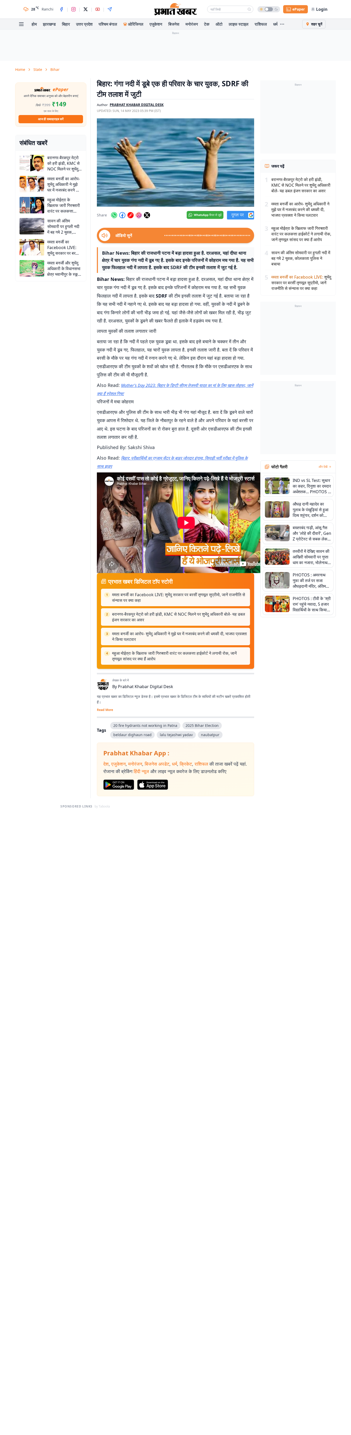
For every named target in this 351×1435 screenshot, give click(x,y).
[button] (175, 162)
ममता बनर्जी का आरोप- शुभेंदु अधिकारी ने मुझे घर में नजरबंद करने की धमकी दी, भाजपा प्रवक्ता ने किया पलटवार (179, 636)
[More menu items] (282, 24)
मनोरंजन (192, 24)
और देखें (323, 467)
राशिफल (261, 24)
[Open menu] (21, 24)
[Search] (249, 9)
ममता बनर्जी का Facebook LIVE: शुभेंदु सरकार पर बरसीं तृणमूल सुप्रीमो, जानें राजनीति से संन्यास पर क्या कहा (178, 597)
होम (34, 24)
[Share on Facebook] (122, 215)
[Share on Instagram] (139, 215)
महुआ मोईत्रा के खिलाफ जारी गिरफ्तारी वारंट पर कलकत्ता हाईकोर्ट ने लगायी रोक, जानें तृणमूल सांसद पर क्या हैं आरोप (174, 656)
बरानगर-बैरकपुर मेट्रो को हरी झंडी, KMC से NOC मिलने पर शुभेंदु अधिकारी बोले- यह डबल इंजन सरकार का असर (178, 617)
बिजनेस (173, 24)
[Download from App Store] (152, 785)
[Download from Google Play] (118, 785)
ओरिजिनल (135, 24)
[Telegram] (110, 9)
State (37, 69)
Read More (105, 710)
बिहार (66, 24)
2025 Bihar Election (202, 725)
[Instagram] (73, 9)
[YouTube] (97, 9)
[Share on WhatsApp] (114, 215)
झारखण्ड (49, 24)
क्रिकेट (186, 764)
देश (106, 764)
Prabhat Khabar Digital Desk (145, 686)
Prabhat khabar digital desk (137, 104)
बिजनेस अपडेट (157, 764)
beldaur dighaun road (132, 734)
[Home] (175, 9)
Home (20, 69)
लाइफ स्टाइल (238, 24)
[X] (85, 9)
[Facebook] (61, 9)
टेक (206, 24)
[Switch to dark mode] (268, 9)
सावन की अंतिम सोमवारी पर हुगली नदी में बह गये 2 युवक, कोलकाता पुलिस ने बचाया (300, 258)
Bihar (55, 69)
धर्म (275, 24)
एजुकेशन (156, 24)
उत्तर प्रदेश (84, 24)
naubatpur (210, 734)
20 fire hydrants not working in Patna (145, 725)
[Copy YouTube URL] (130, 215)
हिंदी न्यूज (141, 771)
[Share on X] (147, 215)
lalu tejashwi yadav (176, 734)
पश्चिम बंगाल (108, 24)
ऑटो (219, 24)
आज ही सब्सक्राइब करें (50, 119)
